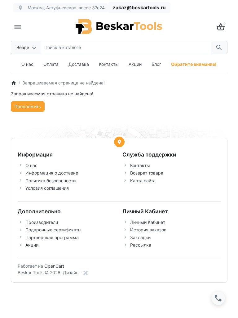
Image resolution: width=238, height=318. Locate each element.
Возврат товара (146, 172)
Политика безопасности (50, 180)
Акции (135, 64)
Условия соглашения (47, 188)
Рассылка (140, 245)
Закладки (140, 237)
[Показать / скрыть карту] (119, 142)
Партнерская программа (52, 237)
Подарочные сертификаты (53, 229)
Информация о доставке (51, 172)
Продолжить (27, 106)
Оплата (51, 64)
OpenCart (54, 266)
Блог (156, 64)
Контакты (109, 64)
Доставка (78, 64)
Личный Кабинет (147, 222)
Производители (41, 222)
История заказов (148, 229)
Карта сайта (143, 180)
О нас (27, 64)
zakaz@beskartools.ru (139, 8)
